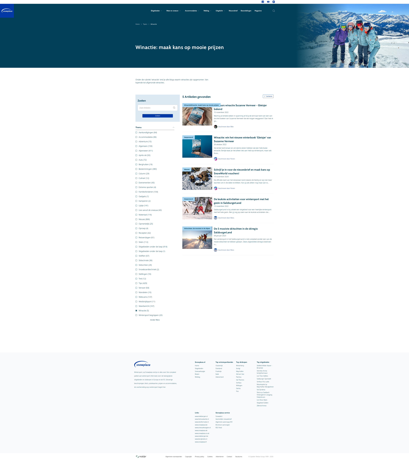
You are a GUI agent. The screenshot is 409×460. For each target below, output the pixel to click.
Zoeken (157, 116)
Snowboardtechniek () (149, 269)
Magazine (258, 11)
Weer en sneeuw (172, 11)
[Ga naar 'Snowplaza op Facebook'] (263, 2)
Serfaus (238, 383)
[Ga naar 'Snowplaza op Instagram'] (274, 2)
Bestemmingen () (148, 169)
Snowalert (219, 416)
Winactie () (144, 310)
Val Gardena (261, 390)
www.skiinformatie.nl (202, 422)
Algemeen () (145, 146)
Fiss (237, 391)
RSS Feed (219, 428)
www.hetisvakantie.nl (202, 419)
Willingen (239, 385)
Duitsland (219, 368)
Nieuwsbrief (233, 11)
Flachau (238, 377)
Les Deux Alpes (262, 400)
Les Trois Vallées (262, 376)
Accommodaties (191, 11)
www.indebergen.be (201, 436)
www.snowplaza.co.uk (202, 433)
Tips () (143, 283)
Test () (142, 278)
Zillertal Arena (261, 406)
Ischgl (238, 368)
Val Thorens (240, 380)
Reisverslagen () (146, 237)
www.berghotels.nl (201, 439)
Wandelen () (145, 292)
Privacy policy (199, 457)
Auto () (143, 160)
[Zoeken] (273, 11)
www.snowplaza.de (201, 430)
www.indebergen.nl (201, 416)
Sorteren (269, 96)
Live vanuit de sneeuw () (150, 210)
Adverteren (220, 457)
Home (137, 24)
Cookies (210, 457)
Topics (145, 24)
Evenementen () (146, 182)
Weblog (206, 11)
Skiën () (143, 242)
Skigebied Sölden (262, 403)
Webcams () (145, 297)
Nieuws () (144, 219)
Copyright (188, 457)
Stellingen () (145, 274)
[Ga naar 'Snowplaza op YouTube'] (268, 2)
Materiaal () (145, 214)
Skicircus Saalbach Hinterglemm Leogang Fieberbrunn (264, 394)
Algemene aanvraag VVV (224, 422)
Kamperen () (144, 201)
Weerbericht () (146, 306)
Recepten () (145, 233)
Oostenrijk (219, 366)
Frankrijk (218, 371)
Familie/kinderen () (148, 191)
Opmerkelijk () (146, 223)
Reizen (197, 374)
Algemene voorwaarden (174, 457)
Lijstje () (143, 205)
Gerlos (238, 388)
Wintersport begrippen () (150, 315)
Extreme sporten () (147, 187)
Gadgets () (144, 196)
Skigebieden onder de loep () (153, 246)
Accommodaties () (147, 137)
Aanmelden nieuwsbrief (224, 419)
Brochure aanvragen (223, 425)
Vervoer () (144, 287)
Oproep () (143, 228)
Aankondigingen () (148, 132)
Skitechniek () (145, 260)
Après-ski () (144, 155)
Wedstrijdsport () (147, 301)
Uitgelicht (219, 11)
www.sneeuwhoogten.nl (203, 428)
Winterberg (240, 366)
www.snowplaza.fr (201, 442)
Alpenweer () (146, 150)
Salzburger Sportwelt (264, 379)
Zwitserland (219, 377)
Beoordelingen (246, 11)
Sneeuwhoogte (200, 371)
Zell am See (240, 374)
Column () (144, 173)
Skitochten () (145, 265)
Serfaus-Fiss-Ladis (263, 382)
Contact (229, 457)
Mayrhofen (239, 371)
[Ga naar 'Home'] (7, 11)
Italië (217, 374)
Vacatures (238, 457)
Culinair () (144, 178)
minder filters (155, 320)
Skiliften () (144, 256)
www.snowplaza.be (201, 425)
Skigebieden (155, 11)
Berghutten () (145, 164)
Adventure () (145, 141)
